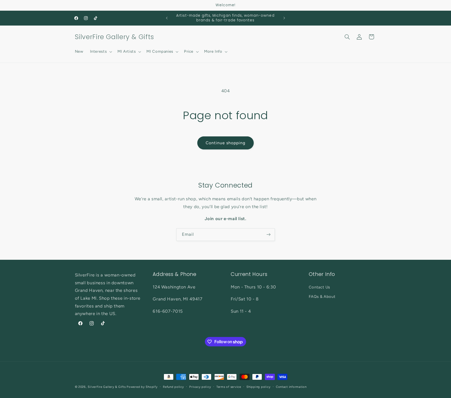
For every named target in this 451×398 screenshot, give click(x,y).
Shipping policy (258, 387)
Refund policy (173, 387)
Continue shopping (226, 142)
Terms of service (228, 387)
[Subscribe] (269, 234)
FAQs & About (322, 296)
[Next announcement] (284, 18)
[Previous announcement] (167, 18)
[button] (100, 51)
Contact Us (319, 287)
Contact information (291, 387)
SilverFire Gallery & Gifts (107, 387)
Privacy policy (200, 387)
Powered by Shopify (142, 387)
